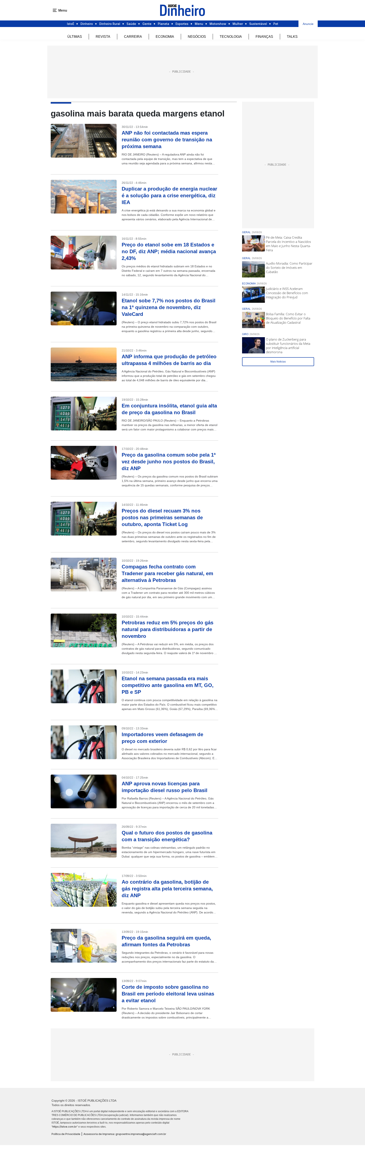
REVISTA (103, 36)
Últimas (74, 36)
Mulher (238, 24)
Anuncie (308, 24)
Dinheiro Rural (109, 24)
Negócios (197, 36)
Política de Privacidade (66, 1134)
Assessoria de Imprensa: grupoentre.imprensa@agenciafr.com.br (124, 1134)
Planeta (163, 24)
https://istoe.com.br (64, 1126)
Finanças (264, 36)
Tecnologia (231, 36)
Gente (146, 24)
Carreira (133, 36)
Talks (292, 36)
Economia (165, 36)
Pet (275, 24)
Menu (199, 24)
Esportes (182, 24)
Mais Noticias (278, 361)
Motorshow (218, 24)
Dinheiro (86, 24)
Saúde (131, 24)
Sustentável (258, 24)
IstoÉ (70, 24)
